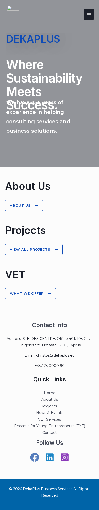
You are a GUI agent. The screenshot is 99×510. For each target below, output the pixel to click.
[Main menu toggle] (89, 14)
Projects (49, 406)
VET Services (49, 419)
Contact (49, 432)
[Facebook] (34, 457)
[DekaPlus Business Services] (13, 14)
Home (49, 393)
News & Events (49, 412)
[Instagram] (64, 457)
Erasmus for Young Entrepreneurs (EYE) (49, 426)
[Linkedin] (49, 457)
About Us (49, 399)
